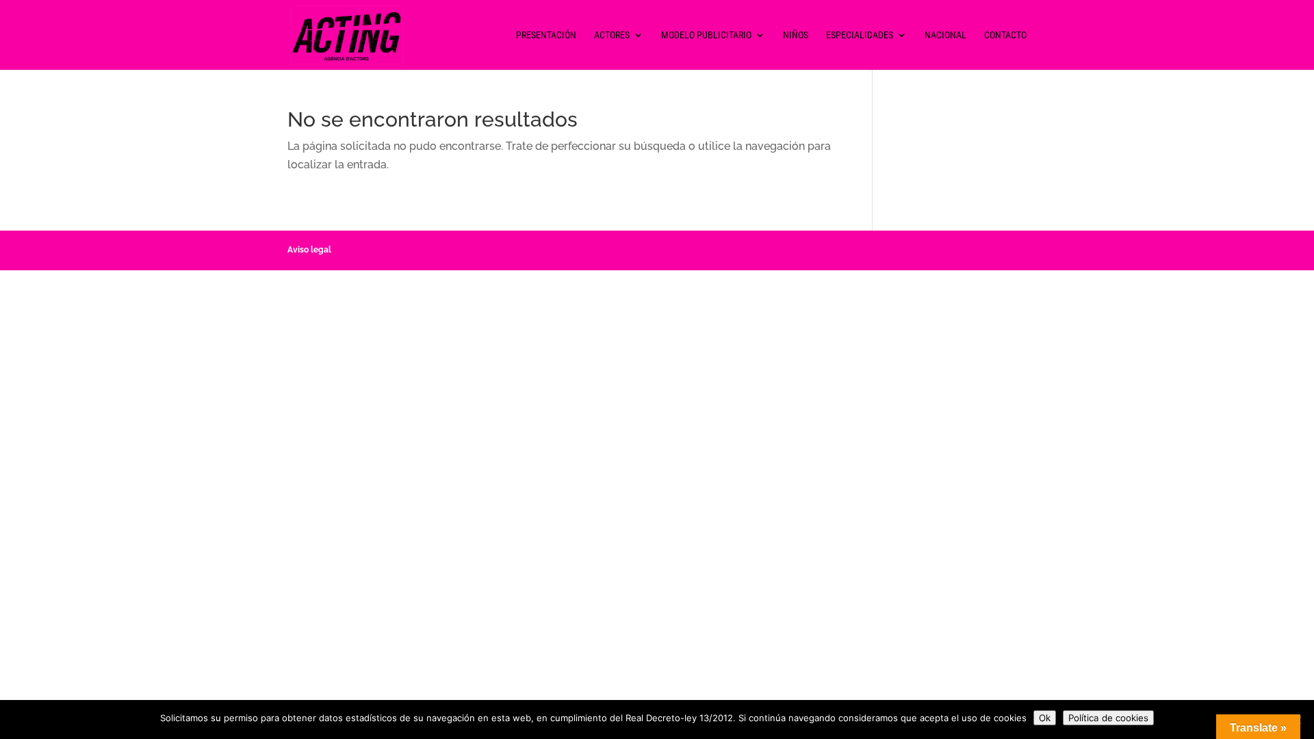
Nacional (945, 35)
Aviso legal (309, 250)
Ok (1045, 717)
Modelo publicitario (706, 35)
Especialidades (859, 35)
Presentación (546, 35)
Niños (795, 35)
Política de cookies (1108, 717)
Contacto (1005, 35)
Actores (612, 35)
